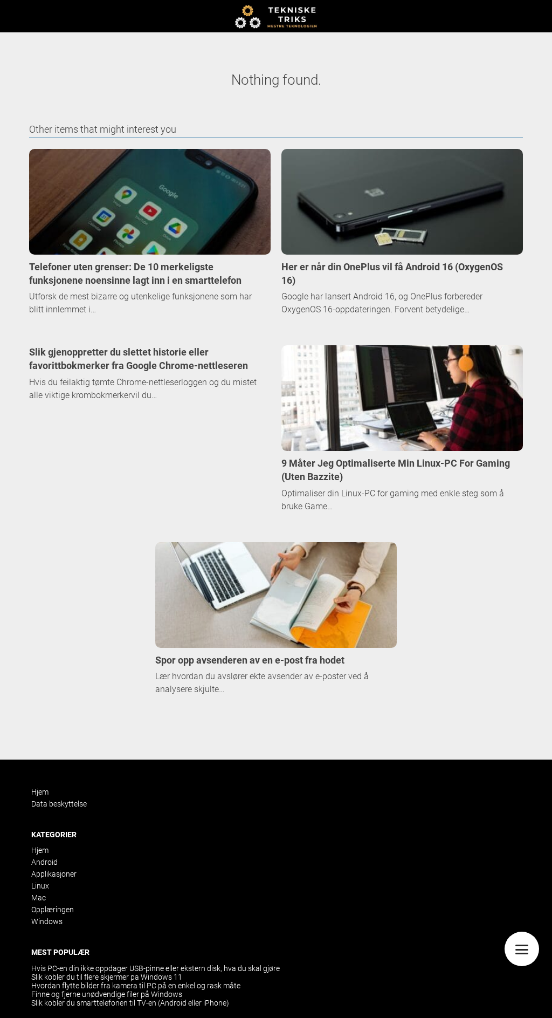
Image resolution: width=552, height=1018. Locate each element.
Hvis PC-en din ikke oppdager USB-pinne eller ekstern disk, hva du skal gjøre (155, 968)
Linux (40, 886)
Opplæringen (52, 909)
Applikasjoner (54, 874)
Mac (38, 897)
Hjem (40, 792)
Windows (47, 921)
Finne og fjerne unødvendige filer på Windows (106, 994)
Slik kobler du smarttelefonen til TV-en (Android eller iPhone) (130, 1003)
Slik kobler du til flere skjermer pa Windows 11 (106, 977)
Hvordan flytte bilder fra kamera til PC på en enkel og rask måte (135, 985)
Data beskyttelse (59, 804)
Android (44, 862)
